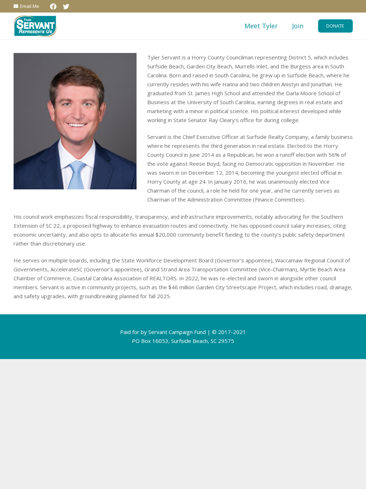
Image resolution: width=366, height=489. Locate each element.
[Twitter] (66, 6)
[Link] (35, 26)
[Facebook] (53, 6)
